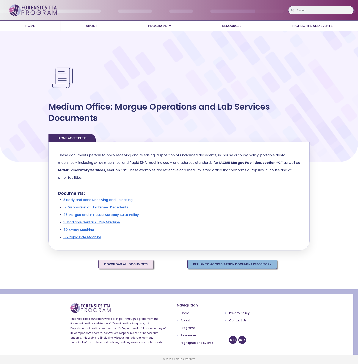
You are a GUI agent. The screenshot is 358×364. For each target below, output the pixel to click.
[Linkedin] (242, 340)
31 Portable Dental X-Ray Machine (91, 222)
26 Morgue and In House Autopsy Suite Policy (101, 214)
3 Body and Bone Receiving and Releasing (98, 199)
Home (30, 25)
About (91, 25)
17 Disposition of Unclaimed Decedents (95, 207)
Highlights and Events (312, 25)
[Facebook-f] (233, 340)
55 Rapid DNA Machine (82, 237)
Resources (231, 25)
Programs (157, 25)
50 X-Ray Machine (78, 229)
